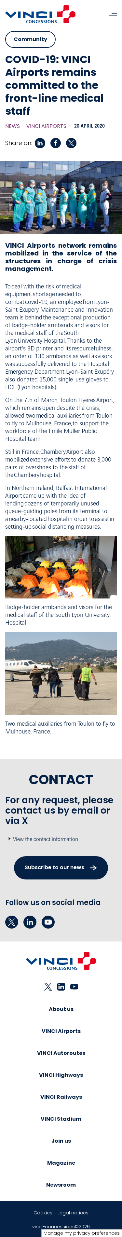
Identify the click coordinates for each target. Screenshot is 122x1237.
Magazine (61, 1163)
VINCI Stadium (61, 1119)
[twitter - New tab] (11, 922)
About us (61, 1009)
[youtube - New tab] (48, 922)
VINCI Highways (61, 1075)
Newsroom (61, 1185)
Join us (61, 1141)
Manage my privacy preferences (82, 1233)
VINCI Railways (61, 1097)
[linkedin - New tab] (29, 922)
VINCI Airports (46, 126)
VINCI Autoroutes (61, 1053)
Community (30, 39)
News (12, 126)
